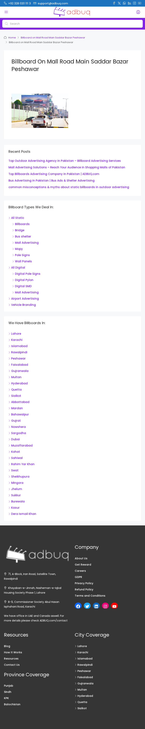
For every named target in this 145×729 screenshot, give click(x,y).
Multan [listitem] (16, 377)
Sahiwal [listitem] (17, 458)
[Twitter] (87, 606)
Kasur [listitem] (15, 508)
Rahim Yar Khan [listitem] (23, 464)
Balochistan (12, 704)
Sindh (7, 692)
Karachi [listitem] (16, 340)
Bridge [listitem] (19, 230)
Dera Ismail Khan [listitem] (23, 514)
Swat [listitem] (15, 470)
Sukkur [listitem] (16, 495)
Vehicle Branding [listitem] (23, 305)
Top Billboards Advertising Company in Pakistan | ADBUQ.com (53, 174)
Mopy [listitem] (19, 249)
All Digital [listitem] (18, 267)
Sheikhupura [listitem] (20, 477)
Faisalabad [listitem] (19, 365)
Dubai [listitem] (15, 439)
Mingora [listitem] (17, 483)
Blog (7, 646)
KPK (6, 698)
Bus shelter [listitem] (23, 236)
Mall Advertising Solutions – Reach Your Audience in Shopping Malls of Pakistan (66, 167)
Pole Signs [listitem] (22, 255)
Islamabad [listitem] (19, 346)
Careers (80, 571)
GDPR (78, 577)
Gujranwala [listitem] (20, 371)
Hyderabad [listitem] (19, 383)
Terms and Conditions (90, 596)
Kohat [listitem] (15, 452)
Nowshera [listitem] (18, 427)
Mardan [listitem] (17, 408)
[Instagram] (105, 606)
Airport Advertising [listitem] (25, 299)
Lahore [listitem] (16, 334)
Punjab (8, 686)
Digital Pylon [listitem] (24, 280)
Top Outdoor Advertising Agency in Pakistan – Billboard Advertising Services (64, 161)
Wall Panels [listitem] (23, 261)
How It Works (13, 652)
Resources (11, 658)
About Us (81, 558)
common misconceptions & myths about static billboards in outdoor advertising (68, 187)
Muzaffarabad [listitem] (22, 445)
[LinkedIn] (96, 606)
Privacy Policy (84, 583)
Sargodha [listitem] (18, 433)
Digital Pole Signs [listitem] (27, 274)
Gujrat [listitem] (16, 421)
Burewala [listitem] (18, 501)
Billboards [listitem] (22, 224)
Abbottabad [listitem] (20, 402)
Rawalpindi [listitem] (19, 352)
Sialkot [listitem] (16, 396)
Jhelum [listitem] (16, 489)
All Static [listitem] (17, 218)
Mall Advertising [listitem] (27, 243)
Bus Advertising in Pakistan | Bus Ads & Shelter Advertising (51, 180)
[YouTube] (114, 606)
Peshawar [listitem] (18, 358)
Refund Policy (84, 589)
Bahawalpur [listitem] (20, 414)
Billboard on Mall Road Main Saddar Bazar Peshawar (53, 37)
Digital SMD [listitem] (23, 286)
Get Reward (83, 564)
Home (12, 37)
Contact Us (12, 665)
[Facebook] (78, 606)
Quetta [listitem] (16, 390)
